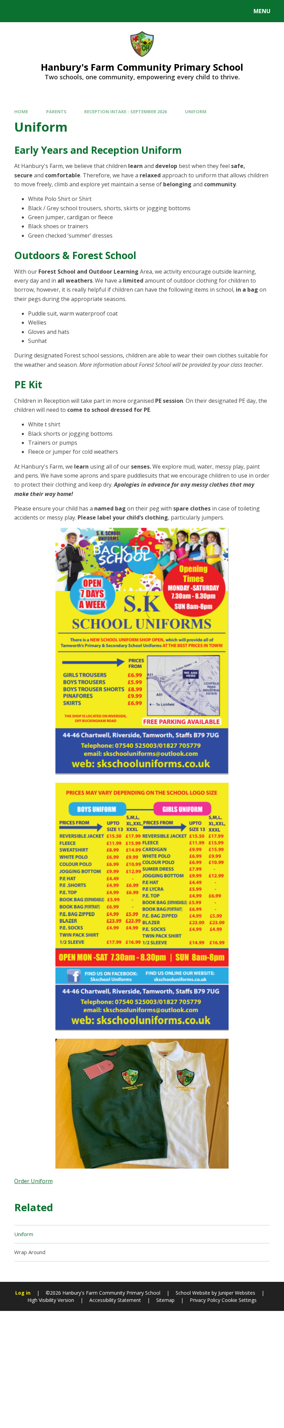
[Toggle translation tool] (33, 11)
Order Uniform (33, 1181)
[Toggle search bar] (14, 11)
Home (21, 111)
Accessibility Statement (115, 1300)
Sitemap (165, 1300)
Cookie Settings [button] (239, 1300)
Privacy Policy (205, 1300)
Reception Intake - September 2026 (125, 111)
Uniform (195, 111)
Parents (56, 111)
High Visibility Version (50, 1300)
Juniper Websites (236, 1292)
